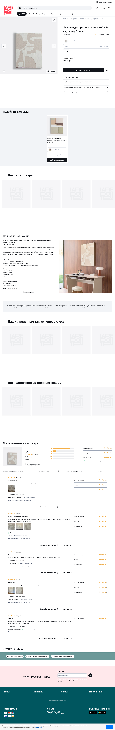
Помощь (7, 692)
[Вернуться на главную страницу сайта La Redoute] (8, 10)
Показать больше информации (57, 700)
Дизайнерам (63, 14)
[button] (109, 8)
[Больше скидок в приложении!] (107, 92)
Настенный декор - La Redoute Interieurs (37, 656)
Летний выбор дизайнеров (38, 14)
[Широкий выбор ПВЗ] (107, 88)
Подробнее (66, 34)
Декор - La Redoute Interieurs (15, 656)
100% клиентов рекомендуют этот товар (97, 461)
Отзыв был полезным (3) (49, 507)
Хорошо (109, 726)
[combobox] (49, 471)
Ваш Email (61, 672)
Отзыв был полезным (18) (48, 638)
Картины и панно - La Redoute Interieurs (63, 656)
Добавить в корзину (83, 70)
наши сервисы (38, 692)
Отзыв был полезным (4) (49, 545)
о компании (65, 692)
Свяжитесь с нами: (96, 692)
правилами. (38, 727)
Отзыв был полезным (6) (49, 573)
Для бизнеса (76, 14)
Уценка (53, 14)
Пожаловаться (67, 507)
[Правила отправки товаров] (84, 88)
